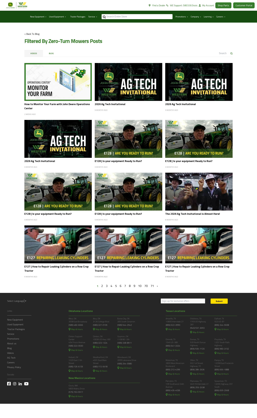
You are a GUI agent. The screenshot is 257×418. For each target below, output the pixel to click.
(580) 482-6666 (76, 324)
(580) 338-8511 (124, 342)
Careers (11, 362)
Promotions (13, 338)
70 (146, 286)
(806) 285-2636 (197, 369)
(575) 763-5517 (76, 391)
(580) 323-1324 (100, 342)
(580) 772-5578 (100, 366)
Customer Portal (244, 5)
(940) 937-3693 (197, 327)
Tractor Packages (77, 16)
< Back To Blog (32, 34)
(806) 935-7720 (197, 348)
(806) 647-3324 (173, 345)
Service (10, 334)
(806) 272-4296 (173, 369)
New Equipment (15, 319)
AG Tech (11, 357)
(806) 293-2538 (197, 387)
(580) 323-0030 (76, 345)
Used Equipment (15, 324)
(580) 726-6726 (76, 366)
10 (139, 286)
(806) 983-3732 (221, 348)
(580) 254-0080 (124, 363)
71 (152, 286)
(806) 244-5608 (221, 324)
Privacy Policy (14, 367)
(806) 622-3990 (173, 324)
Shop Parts (223, 5)
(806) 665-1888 (221, 369)
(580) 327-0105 (100, 324)
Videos (33, 53)
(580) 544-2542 (124, 324)
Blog (51, 53)
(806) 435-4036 (173, 390)
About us (11, 343)
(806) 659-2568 (221, 390)
